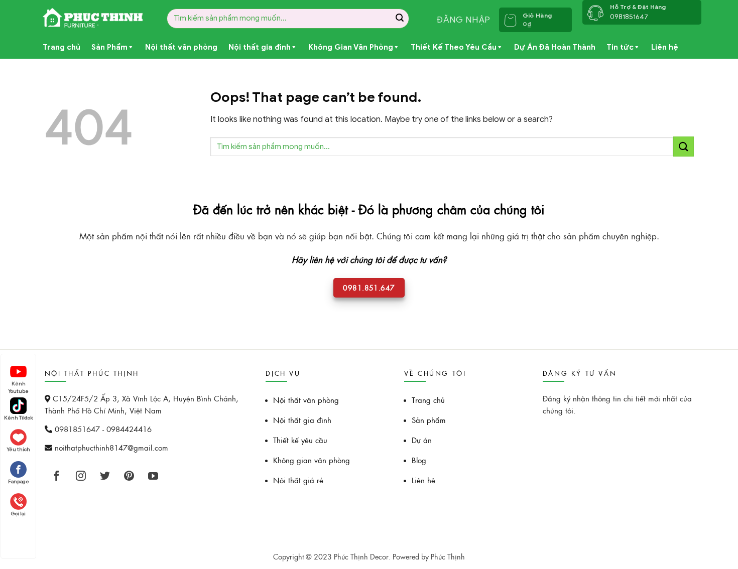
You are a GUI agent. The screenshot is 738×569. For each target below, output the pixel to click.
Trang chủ (61, 47)
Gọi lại (18, 513)
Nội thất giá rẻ (298, 480)
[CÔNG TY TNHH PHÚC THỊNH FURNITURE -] (93, 18)
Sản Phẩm (109, 47)
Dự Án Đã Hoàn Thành (554, 47)
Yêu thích (18, 449)
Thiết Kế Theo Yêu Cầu (454, 47)
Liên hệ (664, 47)
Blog (419, 460)
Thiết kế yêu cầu (300, 440)
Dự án (422, 440)
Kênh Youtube (19, 384)
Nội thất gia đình (259, 47)
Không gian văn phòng (311, 460)
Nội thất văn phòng (181, 47)
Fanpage (18, 481)
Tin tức (620, 47)
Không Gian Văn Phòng (350, 47)
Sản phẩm (429, 419)
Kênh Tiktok (18, 417)
